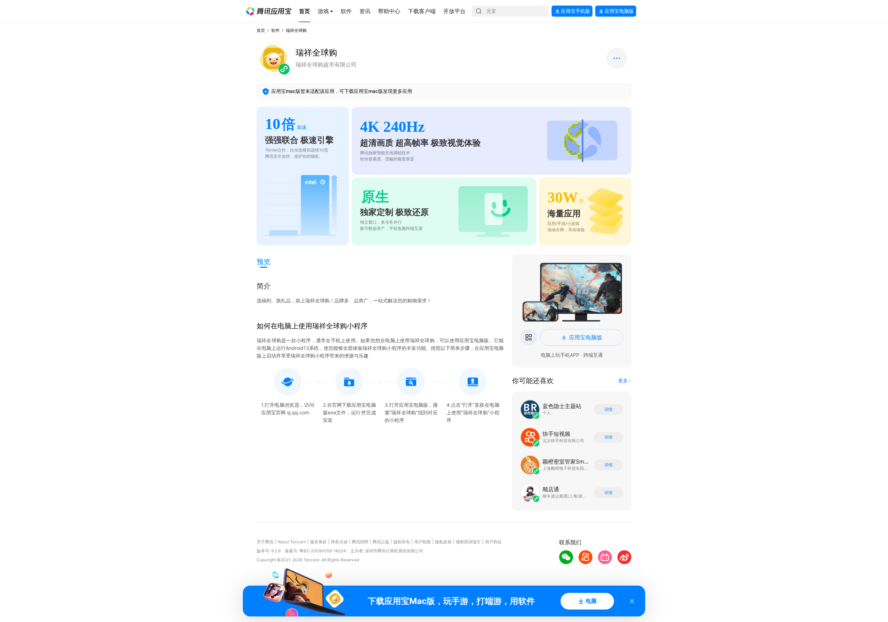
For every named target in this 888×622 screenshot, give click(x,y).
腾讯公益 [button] (381, 541)
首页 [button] (261, 30)
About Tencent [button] (292, 541)
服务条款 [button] (318, 541)
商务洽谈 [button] (339, 541)
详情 (608, 409)
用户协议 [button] (493, 541)
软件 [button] (275, 30)
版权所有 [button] (401, 541)
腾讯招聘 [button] (360, 541)
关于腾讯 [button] (265, 541)
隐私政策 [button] (443, 541)
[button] (268, 11)
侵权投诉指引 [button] (468, 541)
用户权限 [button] (422, 541)
